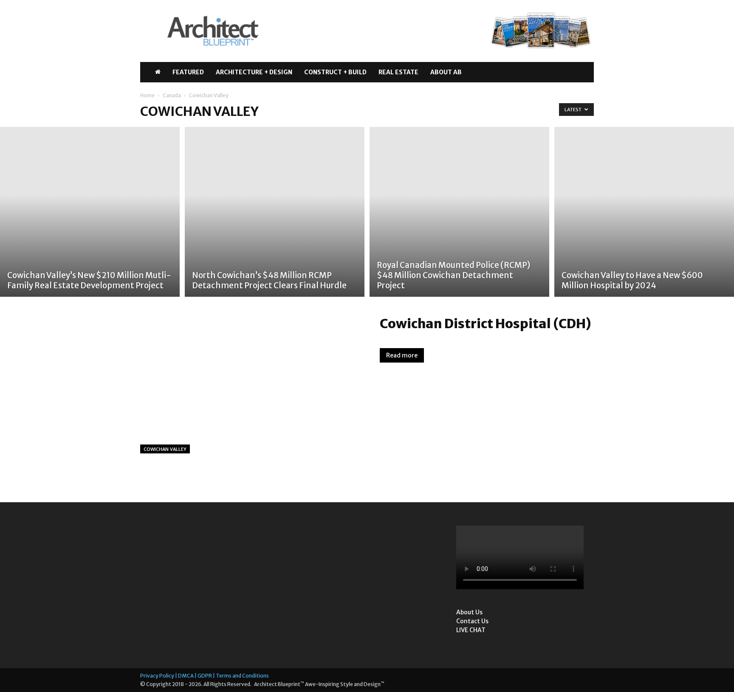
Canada (172, 95)
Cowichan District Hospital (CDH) (485, 323)
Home (147, 95)
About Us (469, 612)
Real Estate (398, 72)
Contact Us (472, 621)
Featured (188, 72)
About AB (446, 72)
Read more (402, 355)
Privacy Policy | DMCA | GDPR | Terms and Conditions (204, 675)
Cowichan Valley (165, 449)
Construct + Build (335, 72)
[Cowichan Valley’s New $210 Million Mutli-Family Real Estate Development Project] (90, 212)
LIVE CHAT (471, 630)
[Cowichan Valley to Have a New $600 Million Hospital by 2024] (644, 212)
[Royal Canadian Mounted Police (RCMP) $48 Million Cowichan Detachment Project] (459, 212)
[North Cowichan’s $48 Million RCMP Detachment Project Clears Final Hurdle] (274, 212)
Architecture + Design (254, 72)
